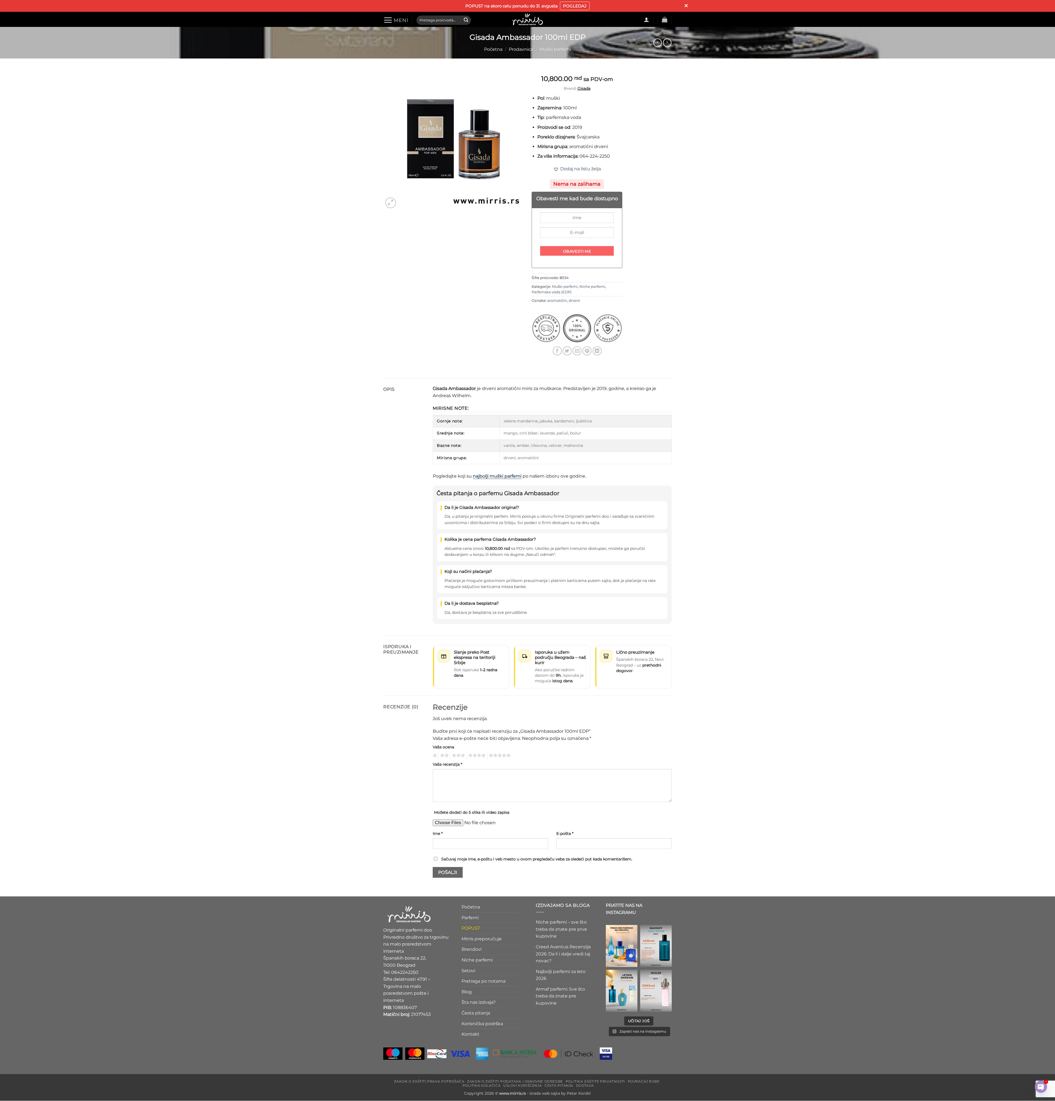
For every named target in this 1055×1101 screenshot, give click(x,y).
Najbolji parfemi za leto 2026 (560, 975)
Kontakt (470, 1034)
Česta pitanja (476, 1013)
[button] (395, 20)
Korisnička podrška (482, 1023)
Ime (438, 833)
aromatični (557, 301)
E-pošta (564, 833)
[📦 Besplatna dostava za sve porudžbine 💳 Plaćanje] (621, 946)
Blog (467, 991)
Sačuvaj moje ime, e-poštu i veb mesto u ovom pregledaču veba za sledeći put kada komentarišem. (536, 859)
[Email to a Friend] (577, 350)
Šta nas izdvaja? (479, 1002)
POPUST (471, 928)
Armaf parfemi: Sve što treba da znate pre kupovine (560, 996)
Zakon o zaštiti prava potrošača (429, 1081)
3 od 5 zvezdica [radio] (457, 755)
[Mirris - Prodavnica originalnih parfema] (527, 19)
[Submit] (466, 20)
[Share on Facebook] (557, 350)
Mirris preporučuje (482, 938)
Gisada (584, 88)
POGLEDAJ (575, 6)
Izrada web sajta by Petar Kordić (560, 1093)
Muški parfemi (555, 49)
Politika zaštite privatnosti (595, 1081)
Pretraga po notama (484, 981)
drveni (574, 301)
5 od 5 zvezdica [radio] (499, 755)
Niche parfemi (592, 287)
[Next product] (657, 42)
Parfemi (470, 917)
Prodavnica (521, 49)
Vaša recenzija (447, 764)
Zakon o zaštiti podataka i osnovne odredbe (515, 1081)
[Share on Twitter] (567, 350)
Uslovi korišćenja (522, 1085)
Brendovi (472, 949)
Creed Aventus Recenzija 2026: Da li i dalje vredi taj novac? (563, 953)
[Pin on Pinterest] (587, 350)
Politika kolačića (482, 1085)
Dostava (585, 1085)
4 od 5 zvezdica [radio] (476, 755)
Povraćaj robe (644, 1081)
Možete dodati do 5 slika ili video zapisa (471, 812)
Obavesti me (577, 251)
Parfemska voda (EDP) (551, 292)
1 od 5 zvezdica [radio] (434, 755)
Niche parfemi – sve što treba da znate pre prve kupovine (561, 929)
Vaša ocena (443, 747)
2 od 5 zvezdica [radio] (443, 755)
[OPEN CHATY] (1041, 1087)
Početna (493, 49)
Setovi (468, 970)
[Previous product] (667, 42)
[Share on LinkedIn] (597, 350)
